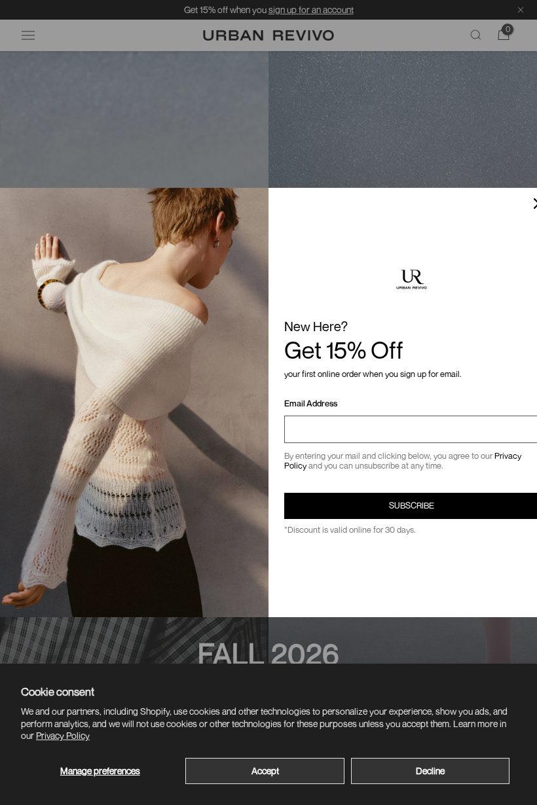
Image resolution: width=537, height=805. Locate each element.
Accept (265, 770)
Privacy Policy (63, 735)
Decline (430, 770)
